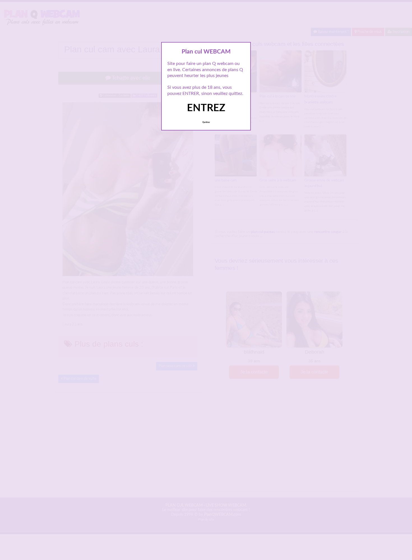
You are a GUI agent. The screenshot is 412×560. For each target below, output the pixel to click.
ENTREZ (206, 108)
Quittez (206, 122)
